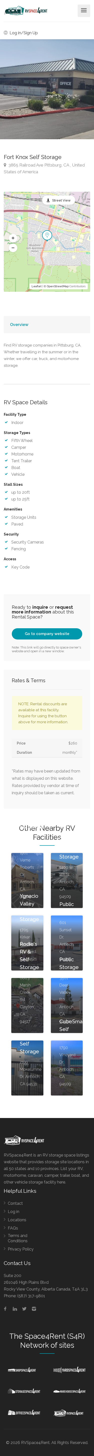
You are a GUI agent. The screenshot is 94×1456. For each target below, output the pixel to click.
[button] (13, 238)
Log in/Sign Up (23, 32)
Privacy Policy (21, 1249)
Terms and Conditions (18, 1238)
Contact (15, 1203)
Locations (17, 1220)
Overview (19, 324)
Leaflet (37, 286)
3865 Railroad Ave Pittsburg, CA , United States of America (44, 168)
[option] (47, 89)
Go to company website (47, 634)
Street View (61, 200)
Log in (13, 1211)
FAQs (13, 1228)
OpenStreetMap (58, 286)
